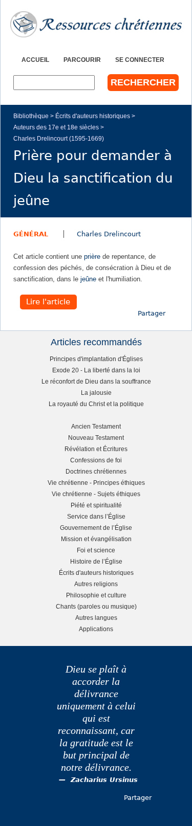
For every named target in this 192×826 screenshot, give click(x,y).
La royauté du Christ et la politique (96, 403)
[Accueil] (96, 24)
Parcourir (82, 59)
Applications (96, 629)
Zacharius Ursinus (104, 780)
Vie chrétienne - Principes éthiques (96, 482)
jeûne (88, 279)
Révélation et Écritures (96, 448)
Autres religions (96, 584)
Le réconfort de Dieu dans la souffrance (96, 381)
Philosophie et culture (96, 595)
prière (92, 256)
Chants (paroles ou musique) (96, 606)
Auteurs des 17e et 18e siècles (56, 127)
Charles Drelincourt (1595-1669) (58, 138)
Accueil (35, 59)
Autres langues (96, 617)
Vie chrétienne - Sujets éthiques (96, 493)
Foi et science (96, 550)
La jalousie (96, 392)
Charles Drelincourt (109, 234)
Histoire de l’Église (96, 561)
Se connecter (139, 59)
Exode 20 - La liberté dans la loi (96, 370)
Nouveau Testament (96, 437)
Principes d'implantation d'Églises (96, 358)
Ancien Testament (96, 426)
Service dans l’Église (96, 516)
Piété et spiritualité (96, 505)
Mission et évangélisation (96, 538)
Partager (151, 313)
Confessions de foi (96, 460)
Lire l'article (48, 301)
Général (30, 234)
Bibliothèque (31, 116)
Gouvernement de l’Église (96, 527)
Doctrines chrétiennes (96, 471)
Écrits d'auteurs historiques (92, 116)
